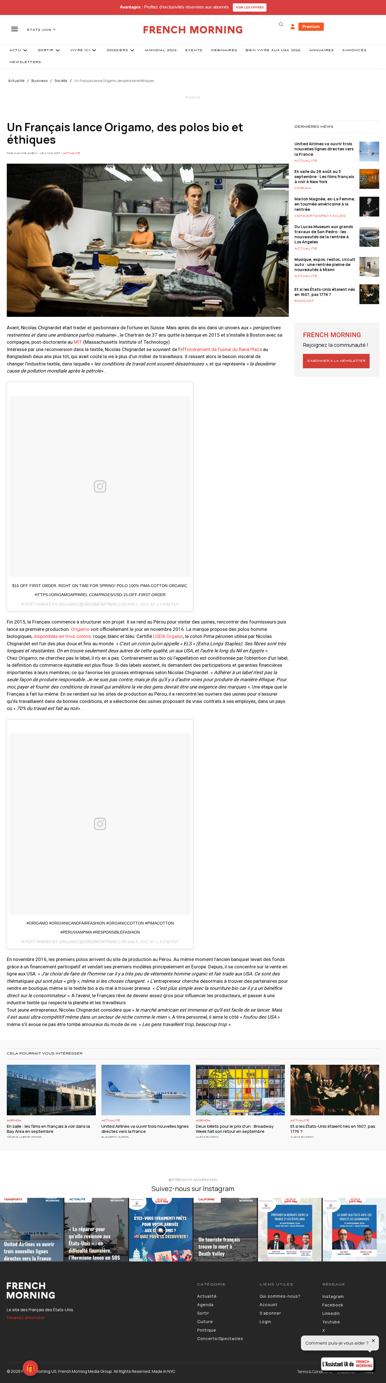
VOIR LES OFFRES (250, 7)
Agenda (14, 1120)
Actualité (16, 81)
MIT (78, 342)
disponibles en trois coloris (62, 636)
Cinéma (302, 188)
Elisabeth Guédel (115, 1137)
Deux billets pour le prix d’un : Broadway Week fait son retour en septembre (235, 1128)
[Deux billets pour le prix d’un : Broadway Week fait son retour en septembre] (240, 1090)
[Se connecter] (292, 26)
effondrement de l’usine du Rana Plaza (221, 349)
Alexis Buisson (207, 1137)
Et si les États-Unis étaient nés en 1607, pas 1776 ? (324, 292)
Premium (311, 26)
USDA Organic (168, 636)
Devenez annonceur (26, 1317)
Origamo (67, 604)
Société (61, 81)
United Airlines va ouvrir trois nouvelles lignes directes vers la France (324, 149)
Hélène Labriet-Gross (24, 1137)
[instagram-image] (31, 1229)
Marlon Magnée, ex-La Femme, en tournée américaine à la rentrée (324, 204)
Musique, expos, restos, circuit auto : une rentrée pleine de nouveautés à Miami (324, 264)
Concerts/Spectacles (320, 216)
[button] (281, 24)
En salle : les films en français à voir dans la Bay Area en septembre (48, 1128)
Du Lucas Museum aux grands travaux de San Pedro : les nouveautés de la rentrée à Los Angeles (323, 234)
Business (39, 81)
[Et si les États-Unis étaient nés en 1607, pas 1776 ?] (335, 1090)
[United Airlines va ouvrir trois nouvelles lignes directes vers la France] (145, 1090)
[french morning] (193, 30)
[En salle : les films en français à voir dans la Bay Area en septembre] (51, 1090)
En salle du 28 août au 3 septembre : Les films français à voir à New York (324, 176)
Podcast (304, 301)
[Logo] (98, 1290)
